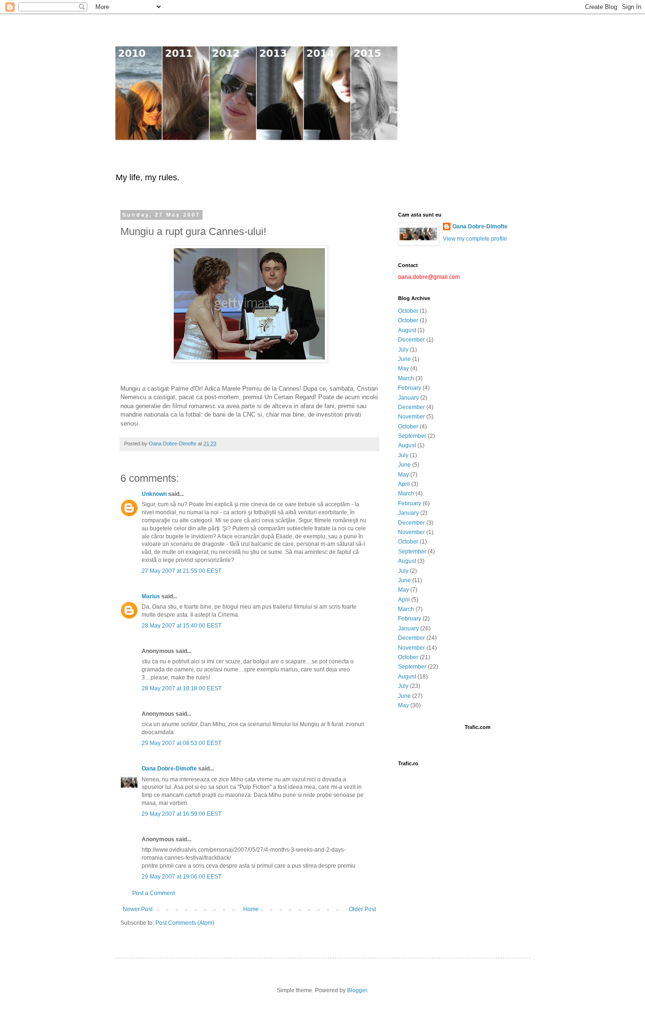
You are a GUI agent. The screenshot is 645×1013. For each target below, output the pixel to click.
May (403, 368)
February (409, 388)
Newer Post (138, 909)
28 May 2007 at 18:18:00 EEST (181, 688)
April (404, 484)
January (408, 397)
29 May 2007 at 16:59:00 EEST (181, 814)
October (408, 311)
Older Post (362, 909)
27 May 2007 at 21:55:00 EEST (181, 571)
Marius (151, 596)
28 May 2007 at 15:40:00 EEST (181, 625)
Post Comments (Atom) (184, 923)
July (403, 349)
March (406, 378)
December (411, 339)
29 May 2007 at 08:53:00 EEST (181, 743)
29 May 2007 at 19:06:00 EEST (181, 876)
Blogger (357, 990)
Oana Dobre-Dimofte (169, 768)
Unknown (154, 494)
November (411, 416)
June (404, 359)
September (412, 436)
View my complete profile (475, 238)
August (407, 330)
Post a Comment (153, 893)
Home (251, 909)
